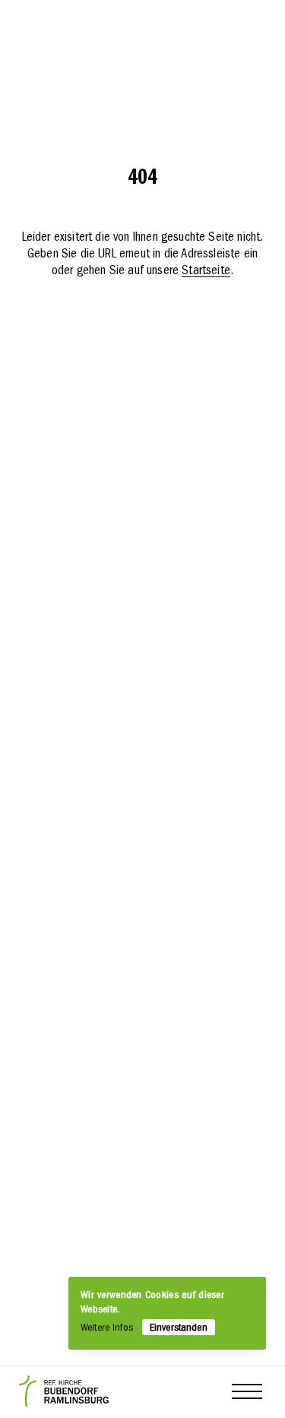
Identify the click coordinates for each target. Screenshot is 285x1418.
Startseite (206, 271)
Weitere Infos (107, 1328)
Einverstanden (178, 1328)
